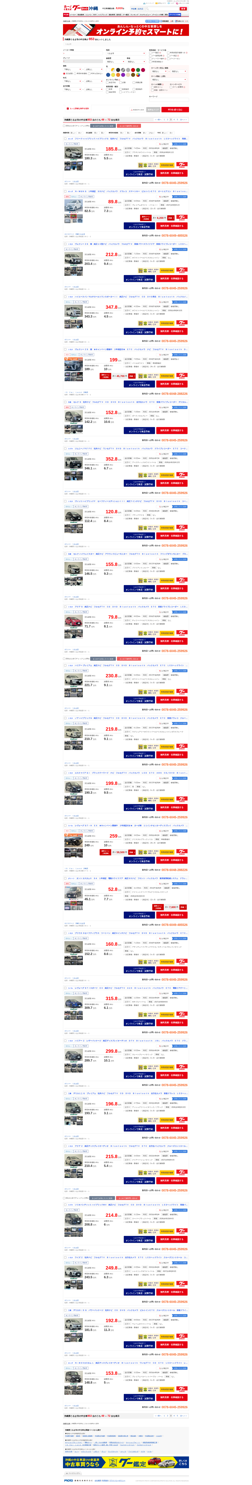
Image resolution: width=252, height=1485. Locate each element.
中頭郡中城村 (69, 1436)
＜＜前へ (158, 120)
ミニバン (88, 15)
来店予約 (112, 82)
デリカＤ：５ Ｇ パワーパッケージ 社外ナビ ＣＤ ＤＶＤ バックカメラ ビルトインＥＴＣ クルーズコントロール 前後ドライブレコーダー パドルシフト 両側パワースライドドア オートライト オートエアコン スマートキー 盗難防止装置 (130, 1310)
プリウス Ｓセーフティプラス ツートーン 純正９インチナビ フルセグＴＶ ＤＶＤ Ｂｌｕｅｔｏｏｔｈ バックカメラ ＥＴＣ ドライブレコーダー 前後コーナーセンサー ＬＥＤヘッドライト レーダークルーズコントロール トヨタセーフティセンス (131, 933)
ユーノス (123, 1451)
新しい (73, 133)
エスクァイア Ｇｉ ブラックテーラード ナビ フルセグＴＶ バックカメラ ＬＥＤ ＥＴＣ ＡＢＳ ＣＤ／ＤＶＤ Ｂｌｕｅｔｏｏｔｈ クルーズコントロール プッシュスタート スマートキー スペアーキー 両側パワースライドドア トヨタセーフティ (131, 773)
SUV (94, 15)
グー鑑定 (126, 15)
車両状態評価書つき (177, 53)
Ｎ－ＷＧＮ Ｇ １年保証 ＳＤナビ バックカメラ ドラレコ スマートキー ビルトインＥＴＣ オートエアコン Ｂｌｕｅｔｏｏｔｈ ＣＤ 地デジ (131, 191)
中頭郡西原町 (111, 1436)
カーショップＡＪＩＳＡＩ (73, 1442)
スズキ (143, 1451)
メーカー (73, 15)
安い (96, 133)
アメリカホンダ (133, 1451)
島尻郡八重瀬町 (88, 1436)
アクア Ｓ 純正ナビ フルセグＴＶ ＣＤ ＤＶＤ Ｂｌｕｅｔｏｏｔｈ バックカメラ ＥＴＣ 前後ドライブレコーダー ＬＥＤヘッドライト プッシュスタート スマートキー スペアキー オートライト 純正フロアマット (131, 607)
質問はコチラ (162, 3)
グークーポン (175, 59)
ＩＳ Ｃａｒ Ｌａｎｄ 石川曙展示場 (78, 1445)
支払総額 (69, 73)
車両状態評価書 (167, 165)
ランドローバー (113, 1451)
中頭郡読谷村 (149, 1436)
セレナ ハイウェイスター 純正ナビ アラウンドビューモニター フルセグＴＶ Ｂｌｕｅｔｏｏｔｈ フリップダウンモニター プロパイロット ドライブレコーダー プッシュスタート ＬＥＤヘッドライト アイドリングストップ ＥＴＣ (130, 554)
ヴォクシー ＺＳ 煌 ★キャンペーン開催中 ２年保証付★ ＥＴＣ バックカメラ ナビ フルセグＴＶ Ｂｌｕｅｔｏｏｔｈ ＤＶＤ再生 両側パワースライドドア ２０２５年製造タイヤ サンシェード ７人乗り (131, 349)
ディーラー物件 (158, 59)
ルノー (77, 1451)
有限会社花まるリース (116, 1442)
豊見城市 (133, 1436)
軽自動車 (81, 15)
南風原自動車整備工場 (150, 1442)
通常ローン (158, 87)
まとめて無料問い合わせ (129, 126)
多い (144, 133)
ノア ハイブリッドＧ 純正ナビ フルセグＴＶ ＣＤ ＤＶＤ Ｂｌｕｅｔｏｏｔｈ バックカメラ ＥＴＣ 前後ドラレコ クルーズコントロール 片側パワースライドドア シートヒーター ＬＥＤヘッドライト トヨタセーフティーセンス (131, 718)
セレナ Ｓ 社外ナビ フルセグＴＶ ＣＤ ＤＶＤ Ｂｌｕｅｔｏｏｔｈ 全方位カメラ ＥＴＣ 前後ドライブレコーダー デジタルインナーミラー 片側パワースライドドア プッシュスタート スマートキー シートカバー (130, 402)
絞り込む (175, 109)
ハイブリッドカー (129, 92)
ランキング (134, 15)
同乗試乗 (139, 82)
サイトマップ (150, 3)
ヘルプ (172, 3)
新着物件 (125, 89)
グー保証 (173, 56)
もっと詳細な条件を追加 (79, 108)
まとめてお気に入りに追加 (103, 126)
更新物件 (139, 89)
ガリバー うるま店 (71, 181)
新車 (110, 89)
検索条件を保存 (138, 110)
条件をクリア (153, 110)
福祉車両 (112, 15)
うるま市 (159, 1436)
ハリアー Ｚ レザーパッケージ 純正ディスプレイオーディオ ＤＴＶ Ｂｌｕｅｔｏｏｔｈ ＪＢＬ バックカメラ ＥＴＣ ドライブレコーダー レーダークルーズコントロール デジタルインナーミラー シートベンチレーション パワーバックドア (131, 1041)
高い (102, 133)
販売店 (140, 9)
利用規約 (105, 1480)
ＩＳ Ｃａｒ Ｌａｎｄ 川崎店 (76, 392)
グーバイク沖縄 (174, 15)
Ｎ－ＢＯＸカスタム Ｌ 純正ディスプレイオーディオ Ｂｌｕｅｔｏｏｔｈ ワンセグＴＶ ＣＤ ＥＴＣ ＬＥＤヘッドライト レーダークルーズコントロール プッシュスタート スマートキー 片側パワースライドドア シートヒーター (131, 1363)
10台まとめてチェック (74, 126)
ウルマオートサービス (127, 1445)
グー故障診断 (157, 56)
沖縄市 (140, 1436)
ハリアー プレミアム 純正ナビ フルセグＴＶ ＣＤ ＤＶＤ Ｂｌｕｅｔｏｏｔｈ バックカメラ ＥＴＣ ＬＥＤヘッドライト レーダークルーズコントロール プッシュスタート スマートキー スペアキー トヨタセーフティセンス (131, 665)
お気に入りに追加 (183, 3)
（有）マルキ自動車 (100, 1442)
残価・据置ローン (161, 90)
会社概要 (98, 1480)
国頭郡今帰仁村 (123, 1436)
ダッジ (103, 1451)
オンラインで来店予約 (139, 226)
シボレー (96, 1451)
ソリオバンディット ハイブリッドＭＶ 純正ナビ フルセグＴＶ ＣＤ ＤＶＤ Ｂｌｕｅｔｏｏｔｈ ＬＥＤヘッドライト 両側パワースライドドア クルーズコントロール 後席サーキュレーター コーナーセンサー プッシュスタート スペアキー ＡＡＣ (131, 1205)
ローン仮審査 (178, 87)
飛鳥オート (88, 1442)
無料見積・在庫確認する (171, 173)
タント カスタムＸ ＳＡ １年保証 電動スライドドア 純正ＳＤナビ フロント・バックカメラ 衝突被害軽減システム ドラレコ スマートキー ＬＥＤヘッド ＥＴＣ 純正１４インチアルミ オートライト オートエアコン (132, 878)
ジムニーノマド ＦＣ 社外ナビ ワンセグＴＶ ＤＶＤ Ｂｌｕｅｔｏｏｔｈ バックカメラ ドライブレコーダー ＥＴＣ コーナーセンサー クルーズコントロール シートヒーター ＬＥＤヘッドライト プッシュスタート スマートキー (131, 448)
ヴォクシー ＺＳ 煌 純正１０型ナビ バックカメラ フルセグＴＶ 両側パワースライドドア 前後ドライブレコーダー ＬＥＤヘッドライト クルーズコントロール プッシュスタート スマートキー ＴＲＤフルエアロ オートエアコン (131, 244)
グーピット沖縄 (157, 15)
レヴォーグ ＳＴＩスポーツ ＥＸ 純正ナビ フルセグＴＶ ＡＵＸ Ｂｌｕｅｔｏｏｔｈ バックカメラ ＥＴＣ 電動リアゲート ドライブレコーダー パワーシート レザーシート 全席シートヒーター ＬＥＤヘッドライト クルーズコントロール (131, 988)
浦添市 (78, 1436)
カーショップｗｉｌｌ (133, 1442)
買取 (166, 15)
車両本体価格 (82, 73)
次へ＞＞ (183, 120)
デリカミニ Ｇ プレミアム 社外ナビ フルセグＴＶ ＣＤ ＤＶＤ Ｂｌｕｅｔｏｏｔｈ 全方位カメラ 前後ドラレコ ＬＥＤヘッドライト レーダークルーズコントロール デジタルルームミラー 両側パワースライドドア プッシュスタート (130, 1093)
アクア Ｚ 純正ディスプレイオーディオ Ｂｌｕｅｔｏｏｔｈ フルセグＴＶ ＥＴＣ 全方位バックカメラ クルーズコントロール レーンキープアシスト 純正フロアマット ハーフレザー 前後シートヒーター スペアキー (131, 1146)
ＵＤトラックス (86, 1451)
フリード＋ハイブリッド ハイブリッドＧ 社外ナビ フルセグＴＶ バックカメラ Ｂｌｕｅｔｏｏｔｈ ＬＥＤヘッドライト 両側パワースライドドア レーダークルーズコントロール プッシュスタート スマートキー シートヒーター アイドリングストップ (131, 139)
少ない (151, 133)
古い (80, 133)
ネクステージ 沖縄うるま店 (74, 234)
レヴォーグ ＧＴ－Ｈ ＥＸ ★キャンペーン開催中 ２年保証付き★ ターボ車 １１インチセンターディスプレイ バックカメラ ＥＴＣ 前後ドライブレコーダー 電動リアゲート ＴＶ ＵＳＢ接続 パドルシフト (131, 825)
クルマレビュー (145, 15)
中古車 (66, 15)
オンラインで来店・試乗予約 (139, 173)
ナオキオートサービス (144, 1445)
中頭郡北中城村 (100, 1436)
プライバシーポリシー (117, 1480)
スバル (149, 1451)
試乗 (124, 82)
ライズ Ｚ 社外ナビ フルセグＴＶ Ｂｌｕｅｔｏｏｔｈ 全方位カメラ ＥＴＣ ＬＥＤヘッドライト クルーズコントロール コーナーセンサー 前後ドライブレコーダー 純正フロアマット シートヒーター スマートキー (131, 1257)
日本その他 (68, 1451)
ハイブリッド (102, 15)
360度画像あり (157, 62)
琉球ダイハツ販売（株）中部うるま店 (105, 1445)
